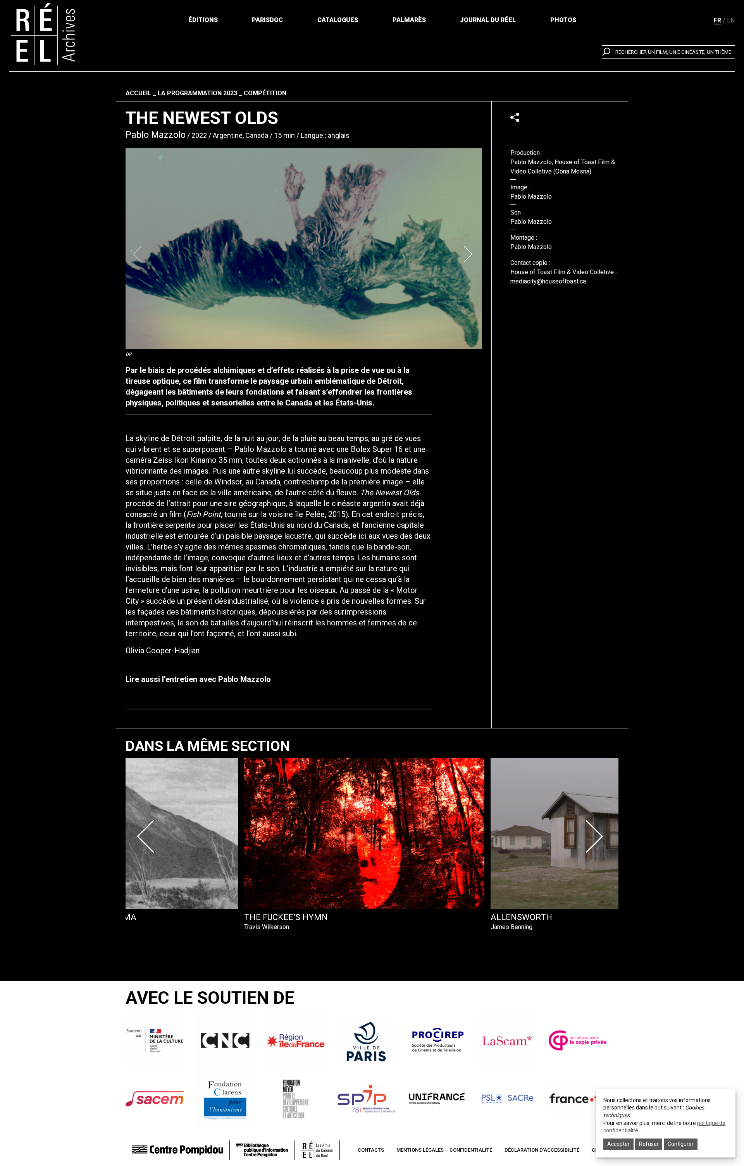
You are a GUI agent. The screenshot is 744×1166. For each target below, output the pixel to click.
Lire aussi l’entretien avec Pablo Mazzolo (198, 679)
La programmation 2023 (197, 93)
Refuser (649, 1144)
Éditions (203, 20)
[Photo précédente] (138, 254)
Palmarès (409, 20)
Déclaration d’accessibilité (542, 1150)
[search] (668, 52)
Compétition (265, 93)
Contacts (371, 1150)
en (731, 20)
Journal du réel (488, 20)
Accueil (138, 93)
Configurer (681, 1144)
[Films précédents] (148, 836)
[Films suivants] (596, 836)
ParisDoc (267, 20)
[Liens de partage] (514, 117)
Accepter (618, 1144)
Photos (563, 20)
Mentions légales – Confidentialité (444, 1150)
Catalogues (337, 20)
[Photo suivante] (469, 254)
